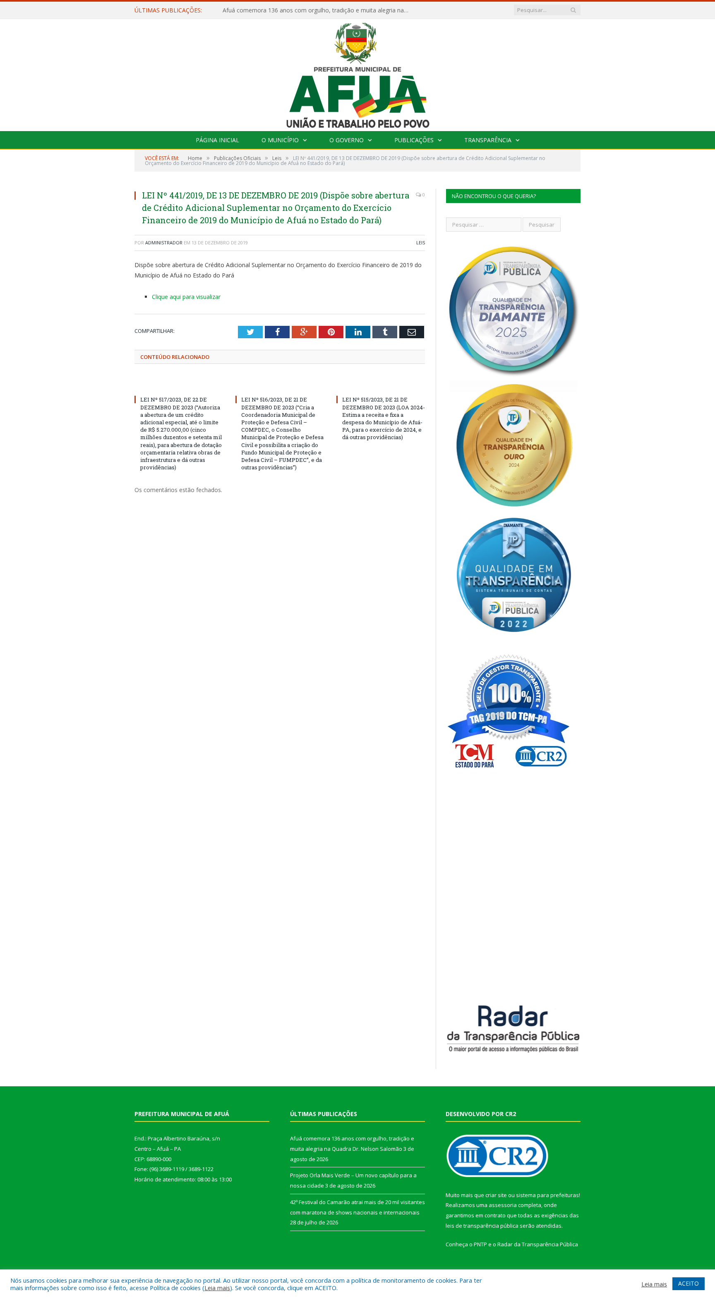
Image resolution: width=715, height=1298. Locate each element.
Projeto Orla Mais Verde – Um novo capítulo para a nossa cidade (310, 10)
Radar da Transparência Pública (537, 1244)
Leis (420, 242)
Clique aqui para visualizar (186, 297)
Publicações (414, 140)
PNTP (480, 1244)
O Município (280, 140)
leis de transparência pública (482, 1225)
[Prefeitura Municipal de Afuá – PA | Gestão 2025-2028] (357, 73)
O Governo (346, 140)
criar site (496, 1195)
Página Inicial (217, 140)
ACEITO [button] (688, 1283)
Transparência (487, 140)
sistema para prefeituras (547, 1195)
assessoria (503, 1205)
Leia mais (217, 1287)
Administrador (163, 242)
